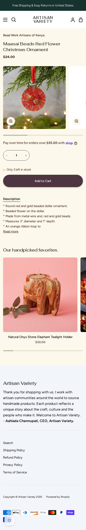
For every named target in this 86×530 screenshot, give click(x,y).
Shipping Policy (14, 450)
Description (11, 199)
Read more (10, 231)
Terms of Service (15, 472)
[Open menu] (4, 19)
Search (8, 443)
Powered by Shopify (58, 496)
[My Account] (71, 20)
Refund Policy (12, 457)
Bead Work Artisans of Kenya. (24, 35)
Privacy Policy (12, 465)
